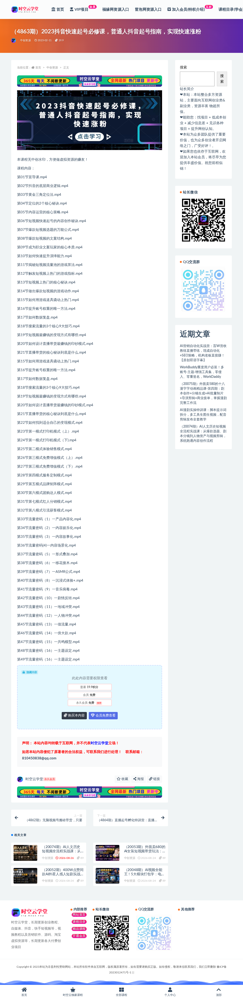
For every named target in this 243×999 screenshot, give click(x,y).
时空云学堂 (40, 779)
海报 (140, 779)
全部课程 (121, 995)
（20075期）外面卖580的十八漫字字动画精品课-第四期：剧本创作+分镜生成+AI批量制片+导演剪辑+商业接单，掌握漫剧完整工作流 (203, 393)
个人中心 (170, 995)
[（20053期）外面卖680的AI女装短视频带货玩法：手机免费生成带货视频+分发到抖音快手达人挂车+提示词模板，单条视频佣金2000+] (107, 853)
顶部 (219, 995)
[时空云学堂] (14, 40)
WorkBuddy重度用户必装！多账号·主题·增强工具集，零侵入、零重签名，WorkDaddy (202, 372)
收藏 (124, 779)
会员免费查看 (105, 715)
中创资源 (25, 40)
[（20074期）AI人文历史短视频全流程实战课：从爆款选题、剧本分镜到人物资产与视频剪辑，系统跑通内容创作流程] (25, 853)
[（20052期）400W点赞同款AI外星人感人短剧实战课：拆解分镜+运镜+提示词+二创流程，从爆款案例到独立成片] (25, 876)
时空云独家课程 (73, 995)
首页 (38, 67)
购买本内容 (76, 715)
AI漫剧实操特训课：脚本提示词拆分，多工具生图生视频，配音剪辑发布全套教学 (203, 414)
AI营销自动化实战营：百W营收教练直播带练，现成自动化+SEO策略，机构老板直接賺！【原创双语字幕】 (203, 353)
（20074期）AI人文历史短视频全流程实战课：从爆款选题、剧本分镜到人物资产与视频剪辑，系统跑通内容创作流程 (203, 433)
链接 (156, 779)
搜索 (183, 67)
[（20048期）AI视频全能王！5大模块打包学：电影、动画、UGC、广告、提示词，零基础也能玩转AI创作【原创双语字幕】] (107, 876)
